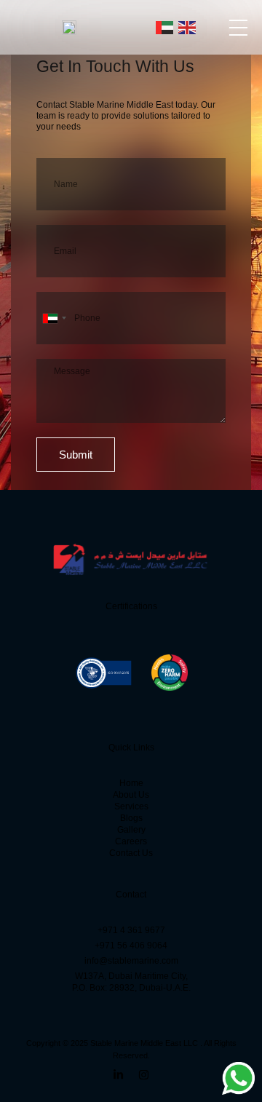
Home (131, 783)
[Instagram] (143, 1074)
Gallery (131, 830)
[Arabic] (165, 27)
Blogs (131, 818)
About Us (131, 795)
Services (131, 806)
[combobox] (54, 318)
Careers (131, 841)
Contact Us (131, 853)
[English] (187, 27)
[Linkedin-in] (118, 1074)
